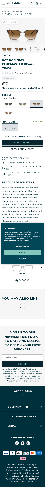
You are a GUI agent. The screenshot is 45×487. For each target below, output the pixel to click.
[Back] (3, 267)
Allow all (22, 252)
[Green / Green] (22, 104)
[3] (23, 280)
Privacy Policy (12, 381)
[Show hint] (40, 137)
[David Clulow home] (22, 392)
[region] (22, 243)
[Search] (32, 3)
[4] (25, 280)
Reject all (22, 258)
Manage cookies (22, 246)
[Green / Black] (8, 104)
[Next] (41, 267)
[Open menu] (3, 3)
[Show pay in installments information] (42, 88)
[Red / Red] (8, 112)
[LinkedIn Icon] (28, 443)
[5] (28, 280)
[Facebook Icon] (22, 443)
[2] (20, 280)
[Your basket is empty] (41, 3)
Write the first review (24, 73)
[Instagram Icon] (17, 443)
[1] (17, 280)
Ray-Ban (19, 11)
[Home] (14, 3)
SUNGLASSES (8, 11)
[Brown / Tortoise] (36, 104)
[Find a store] (36, 3)
